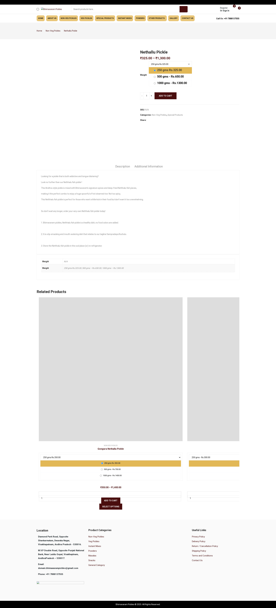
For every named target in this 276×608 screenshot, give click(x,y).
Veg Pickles (93, 541)
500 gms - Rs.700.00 (112, 469)
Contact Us (197, 560)
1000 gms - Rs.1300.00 (171, 83)
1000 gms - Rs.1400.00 (112, 475)
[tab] (122, 167)
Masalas (92, 555)
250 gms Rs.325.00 (169, 70)
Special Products (175, 115)
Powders (92, 551)
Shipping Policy (199, 551)
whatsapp (46, 2)
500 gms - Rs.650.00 (170, 76)
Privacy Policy (198, 536)
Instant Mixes (94, 546)
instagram (42, 2)
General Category (96, 565)
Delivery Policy (198, 541)
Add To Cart (110, 500)
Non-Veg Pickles (159, 115)
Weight (143, 75)
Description (122, 166)
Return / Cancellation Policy (205, 546)
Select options (110, 506)
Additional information (148, 166)
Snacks (91, 560)
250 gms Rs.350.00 (112, 463)
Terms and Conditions (202, 555)
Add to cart (165, 96)
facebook (38, 2)
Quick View (111, 369)
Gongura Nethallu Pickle (111, 448)
